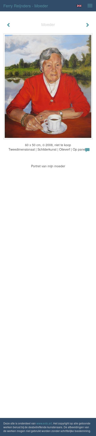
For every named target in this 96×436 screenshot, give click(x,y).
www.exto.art (44, 423)
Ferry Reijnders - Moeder (25, 5)
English (79, 5)
